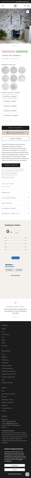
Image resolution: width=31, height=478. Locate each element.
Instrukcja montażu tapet (9, 371)
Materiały (4, 357)
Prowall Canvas (5, 66)
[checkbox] (19, 269)
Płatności (4, 396)
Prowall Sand (13, 66)
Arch (3, 337)
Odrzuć (15, 469)
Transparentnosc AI (7, 408)
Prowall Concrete (22, 66)
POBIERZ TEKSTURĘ (11, 165)
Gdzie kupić (5, 362)
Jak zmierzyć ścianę (7, 368)
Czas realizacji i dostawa (8, 394)
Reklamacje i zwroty (7, 399)
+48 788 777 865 (11, 421)
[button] (15, 238)
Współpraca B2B (6, 365)
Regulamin (5, 405)
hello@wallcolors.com (12, 423)
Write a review (15, 258)
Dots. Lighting (5, 334)
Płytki (3, 343)
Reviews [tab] (9, 265)
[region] (15, 308)
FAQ (3, 391)
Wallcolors (6, 186)
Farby (3, 340)
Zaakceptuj (14, 465)
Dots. (3, 331)
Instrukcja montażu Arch (8, 377)
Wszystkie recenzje (7, 382)
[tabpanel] (15, 281)
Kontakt (4, 411)
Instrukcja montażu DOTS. (9, 374)
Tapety (4, 328)
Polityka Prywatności (7, 402)
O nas (3, 354)
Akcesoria (4, 345)
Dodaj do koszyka (15, 127)
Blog (3, 380)
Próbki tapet (5, 360)
